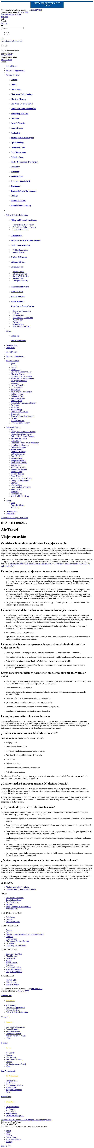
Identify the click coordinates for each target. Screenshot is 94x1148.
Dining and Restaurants (22, 311)
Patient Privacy (12, 1137)
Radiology (15, 407)
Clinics (13, 367)
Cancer (13, 365)
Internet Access (18, 272)
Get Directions (7, 41)
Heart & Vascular (17, 385)
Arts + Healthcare (17, 505)
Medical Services (12, 75)
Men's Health (11, 980)
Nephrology (15, 389)
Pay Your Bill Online (21, 229)
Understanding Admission (23, 318)
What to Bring (18, 315)
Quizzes (9, 919)
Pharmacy (16, 322)
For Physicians (11, 1081)
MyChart (4, 23)
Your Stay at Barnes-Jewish (21, 478)
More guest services (20, 280)
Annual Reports (12, 1029)
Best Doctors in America (15, 1027)
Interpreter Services (20, 274)
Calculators (10, 917)
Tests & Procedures (13, 900)
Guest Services (16, 456)
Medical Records (17, 474)
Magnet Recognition (14, 1090)
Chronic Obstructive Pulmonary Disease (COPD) (25, 934)
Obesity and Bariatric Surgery (17, 941)
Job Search (10, 1053)
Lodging (16, 313)
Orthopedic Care (17, 396)
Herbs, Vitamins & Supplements (18, 907)
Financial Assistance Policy (23, 225)
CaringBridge (16, 441)
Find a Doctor (11, 66)
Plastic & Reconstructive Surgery (23, 403)
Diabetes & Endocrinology (21, 372)
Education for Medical (14, 1085)
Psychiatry (15, 405)
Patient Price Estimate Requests (25, 227)
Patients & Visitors (13, 427)
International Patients (19, 469)
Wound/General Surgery (20, 423)
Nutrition (9, 965)
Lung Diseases (16, 387)
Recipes (9, 904)
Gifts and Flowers (18, 454)
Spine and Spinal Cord (19, 412)
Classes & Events (12, 1107)
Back (13, 363)
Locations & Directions (20, 445)
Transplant (15, 414)
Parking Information (20, 250)
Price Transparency (13, 1139)
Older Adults (11, 982)
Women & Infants (17, 421)
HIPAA (9, 1135)
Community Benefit (13, 1034)
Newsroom (10, 1109)
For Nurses (10, 1083)
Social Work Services (21, 276)
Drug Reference (12, 902)
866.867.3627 (36, 10)
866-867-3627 (36, 989)
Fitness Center (16, 472)
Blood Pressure (12, 956)
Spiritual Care (18, 278)
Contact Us (17, 41)
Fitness (8, 960)
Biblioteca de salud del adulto (17, 887)
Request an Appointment (15, 70)
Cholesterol (10, 958)
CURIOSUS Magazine (15, 1115)
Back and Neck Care (14, 954)
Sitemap (9, 1142)
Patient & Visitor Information (17, 215)
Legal (8, 1133)
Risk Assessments (13, 922)
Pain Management (18, 398)
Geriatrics (14, 383)
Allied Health (11, 1057)
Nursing (9, 1055)
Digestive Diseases (18, 374)
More (8, 1038)
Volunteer (14, 507)
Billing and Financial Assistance (23, 432)
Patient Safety (18, 320)
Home (3, 518)
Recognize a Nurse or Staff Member (25, 443)
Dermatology (16, 370)
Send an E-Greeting (18, 452)
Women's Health (12, 984)
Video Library (11, 1113)
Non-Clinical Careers (14, 1059)
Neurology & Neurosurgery (21, 392)
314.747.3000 (23, 12)
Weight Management (14, 972)
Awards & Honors (13, 1031)
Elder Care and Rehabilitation (22, 378)
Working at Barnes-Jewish (16, 1064)
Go (2, 39)
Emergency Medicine (19, 381)
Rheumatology (16, 409)
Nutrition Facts (11, 909)
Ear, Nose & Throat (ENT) (21, 376)
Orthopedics (10, 943)
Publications (10, 1111)
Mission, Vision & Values (16, 1036)
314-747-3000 (23, 991)
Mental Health (11, 963)
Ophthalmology (17, 394)
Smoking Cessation (13, 967)
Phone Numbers (17, 476)
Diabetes (9, 937)
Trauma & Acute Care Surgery (22, 416)
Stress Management (13, 969)
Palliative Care (16, 401)
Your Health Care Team (22, 326)
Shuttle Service (18, 252)
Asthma (9, 930)
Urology (14, 418)
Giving (8, 331)
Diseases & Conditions (15, 898)
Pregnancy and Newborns (16, 945)
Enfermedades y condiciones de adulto (21, 889)
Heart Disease (11, 939)
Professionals (11, 1087)
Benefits (9, 1062)
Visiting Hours (18, 324)
